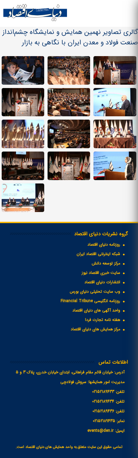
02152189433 (103, 391)
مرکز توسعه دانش (106, 263)
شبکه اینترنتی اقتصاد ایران (98, 254)
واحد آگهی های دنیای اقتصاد (96, 310)
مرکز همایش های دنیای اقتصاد (95, 329)
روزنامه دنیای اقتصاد (103, 244)
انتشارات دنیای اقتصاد (102, 282)
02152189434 (103, 401)
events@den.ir (100, 430)
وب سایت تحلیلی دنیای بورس (95, 291)
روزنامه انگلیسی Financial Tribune (90, 301)
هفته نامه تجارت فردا (102, 320)
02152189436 (103, 411)
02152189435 (104, 421)
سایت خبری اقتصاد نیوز (101, 272)
